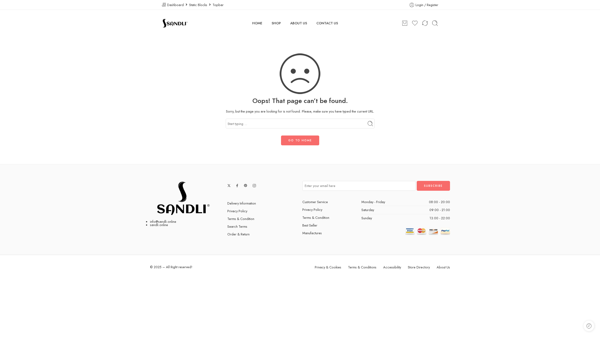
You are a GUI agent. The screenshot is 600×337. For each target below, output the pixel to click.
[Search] (435, 23)
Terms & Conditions (362, 267)
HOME (257, 23)
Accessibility (392, 267)
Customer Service (315, 201)
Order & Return (238, 234)
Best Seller (309, 225)
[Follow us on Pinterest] (246, 185)
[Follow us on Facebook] (237, 185)
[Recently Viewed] (589, 326)
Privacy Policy (237, 211)
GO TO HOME (300, 140)
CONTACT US (327, 23)
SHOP (276, 23)
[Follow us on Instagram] (254, 185)
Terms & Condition (240, 218)
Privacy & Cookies (328, 267)
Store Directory (419, 267)
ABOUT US (298, 23)
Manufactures (312, 233)
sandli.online (159, 224)
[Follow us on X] (229, 185)
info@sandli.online (163, 221)
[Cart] (404, 23)
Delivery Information (241, 203)
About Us (443, 267)
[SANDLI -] (175, 23)
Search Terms (237, 226)
